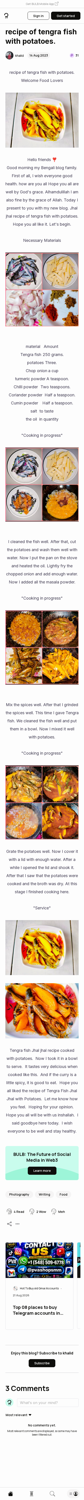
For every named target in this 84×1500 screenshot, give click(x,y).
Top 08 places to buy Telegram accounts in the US (36, 1310)
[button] (42, 4)
